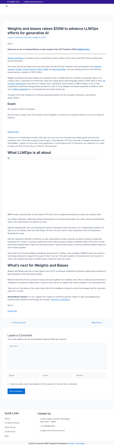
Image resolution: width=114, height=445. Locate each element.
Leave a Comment (15, 37)
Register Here (83, 49)
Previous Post (18, 322)
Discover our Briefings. (60, 299)
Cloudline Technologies (76, 443)
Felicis (39, 69)
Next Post (97, 322)
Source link (12, 311)
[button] (106, 9)
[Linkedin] (104, 2)
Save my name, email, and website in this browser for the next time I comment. (44, 384)
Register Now (13, 132)
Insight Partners (29, 69)
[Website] (90, 376)
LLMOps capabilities (20, 89)
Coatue (19, 69)
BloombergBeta (59, 69)
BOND (46, 69)
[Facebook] (100, 2)
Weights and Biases (16, 58)
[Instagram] (108, 2)
